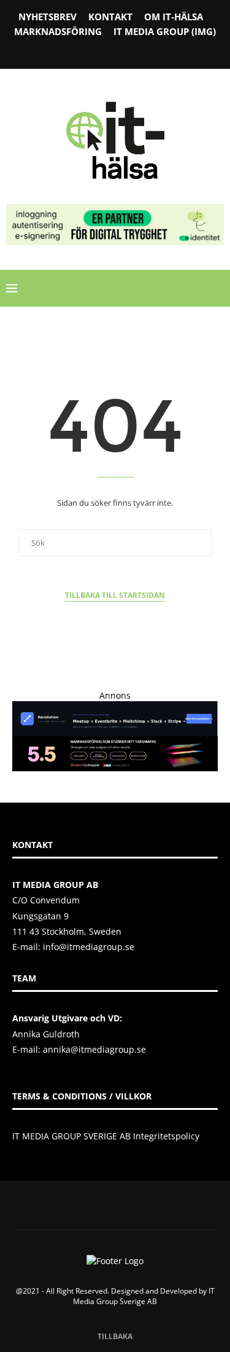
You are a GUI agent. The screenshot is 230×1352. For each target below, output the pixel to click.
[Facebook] (84, 51)
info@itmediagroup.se (88, 947)
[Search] (218, 288)
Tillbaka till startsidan (115, 595)
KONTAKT (110, 16)
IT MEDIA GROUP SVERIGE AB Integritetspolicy (105, 1136)
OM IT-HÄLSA (173, 16)
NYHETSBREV (47, 16)
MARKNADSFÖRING (58, 31)
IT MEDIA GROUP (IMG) (164, 31)
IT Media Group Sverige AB (144, 1296)
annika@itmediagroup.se (94, 1049)
